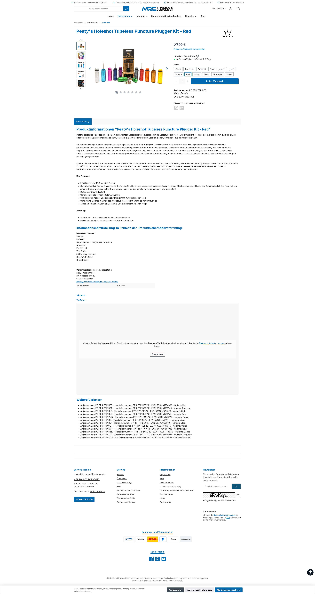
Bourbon (189, 69)
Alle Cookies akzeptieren (229, 590)
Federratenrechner (126, 494)
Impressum (165, 474)
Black (178, 69)
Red (188, 74)
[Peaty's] (228, 33)
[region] (122, 68)
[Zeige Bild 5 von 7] (132, 92)
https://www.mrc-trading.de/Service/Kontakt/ (97, 281)
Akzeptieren (158, 354)
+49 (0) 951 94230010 (87, 479)
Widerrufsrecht (167, 482)
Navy (233, 69)
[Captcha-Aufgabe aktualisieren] (238, 495)
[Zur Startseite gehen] (157, 9)
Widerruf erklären (84, 499)
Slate (206, 74)
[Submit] (236, 486)
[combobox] (98, 8)
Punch (179, 74)
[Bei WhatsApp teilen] (176, 107)
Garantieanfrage (124, 482)
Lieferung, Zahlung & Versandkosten (177, 490)
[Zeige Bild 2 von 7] (121, 92)
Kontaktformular (97, 491)
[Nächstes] (167, 69)
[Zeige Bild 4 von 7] (128, 92)
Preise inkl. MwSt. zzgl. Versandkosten (189, 49)
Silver (196, 74)
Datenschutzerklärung (170, 486)
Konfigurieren (175, 590)
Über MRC (122, 478)
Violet (229, 74)
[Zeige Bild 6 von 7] (136, 92)
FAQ (119, 486)
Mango (223, 69)
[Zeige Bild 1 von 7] (117, 92)
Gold (212, 69)
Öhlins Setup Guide (126, 498)
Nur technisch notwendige (199, 590)
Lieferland (178, 56)
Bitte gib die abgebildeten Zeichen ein (219, 500)
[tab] (83, 121)
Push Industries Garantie (128, 490)
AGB (162, 478)
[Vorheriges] (90, 69)
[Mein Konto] (231, 8)
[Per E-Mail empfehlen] (182, 107)
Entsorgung (165, 502)
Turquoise (217, 74)
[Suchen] (126, 8)
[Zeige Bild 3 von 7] (125, 92)
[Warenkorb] (238, 8)
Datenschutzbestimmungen (212, 343)
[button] (197, 56)
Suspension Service (126, 502)
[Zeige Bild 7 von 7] (140, 92)
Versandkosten (150, 578)
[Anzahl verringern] (176, 81)
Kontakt (120, 474)
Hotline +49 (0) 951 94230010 (232, 2)
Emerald (202, 69)
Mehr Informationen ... (82, 591)
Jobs (162, 498)
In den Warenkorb (214, 81)
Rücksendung (166, 494)
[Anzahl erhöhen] (187, 81)
